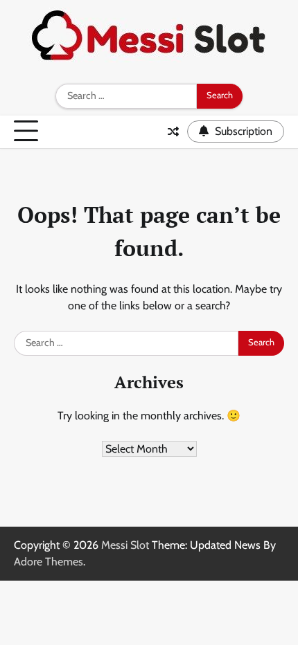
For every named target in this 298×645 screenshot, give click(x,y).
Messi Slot (125, 545)
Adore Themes (48, 561)
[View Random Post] (173, 131)
